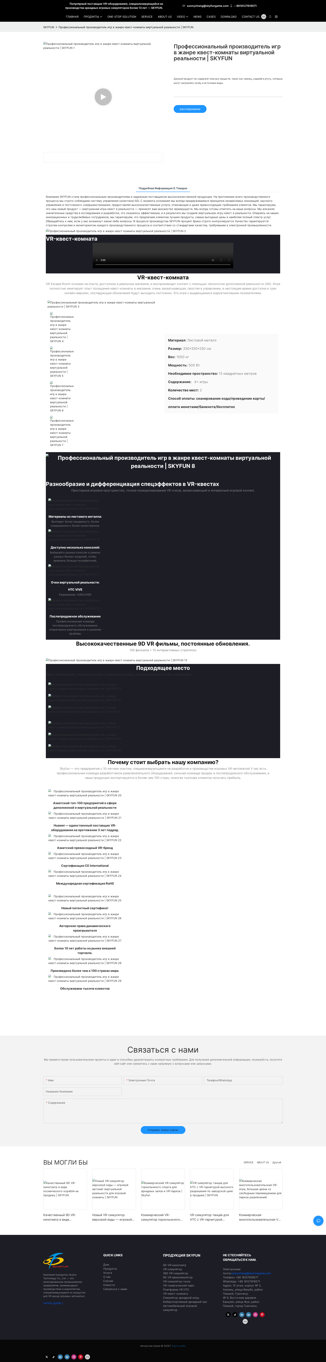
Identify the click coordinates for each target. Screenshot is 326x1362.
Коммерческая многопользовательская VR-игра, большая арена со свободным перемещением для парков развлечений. (260, 1217)
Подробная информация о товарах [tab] (163, 188)
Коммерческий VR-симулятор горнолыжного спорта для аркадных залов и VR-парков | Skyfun (162, 1217)
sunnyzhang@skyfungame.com (208, 5)
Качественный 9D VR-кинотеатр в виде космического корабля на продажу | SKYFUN (62, 1217)
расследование (190, 109)
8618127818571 (246, 5)
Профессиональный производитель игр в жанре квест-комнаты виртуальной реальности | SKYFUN (126, 27)
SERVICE (248, 1162)
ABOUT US (263, 1162)
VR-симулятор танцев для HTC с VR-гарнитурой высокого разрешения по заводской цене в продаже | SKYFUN (211, 1217)
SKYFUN (48, 27)
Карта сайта (178, 1345)
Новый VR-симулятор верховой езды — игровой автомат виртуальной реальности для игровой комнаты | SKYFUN (112, 1217)
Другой (277, 1162)
